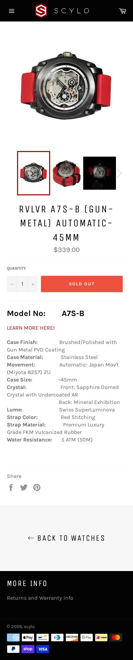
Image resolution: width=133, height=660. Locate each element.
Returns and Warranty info (40, 598)
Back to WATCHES (69, 538)
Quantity (16, 268)
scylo (29, 626)
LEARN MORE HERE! (31, 328)
